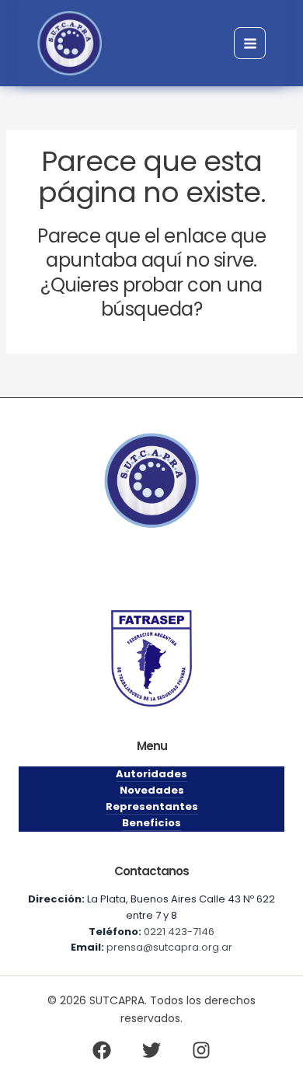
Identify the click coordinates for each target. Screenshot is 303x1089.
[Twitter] (151, 1050)
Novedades (152, 790)
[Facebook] (101, 1050)
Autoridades (151, 773)
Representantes (152, 806)
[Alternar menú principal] (250, 43)
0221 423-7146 (179, 931)
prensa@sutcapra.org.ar (169, 947)
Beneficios (151, 822)
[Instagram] (201, 1050)
